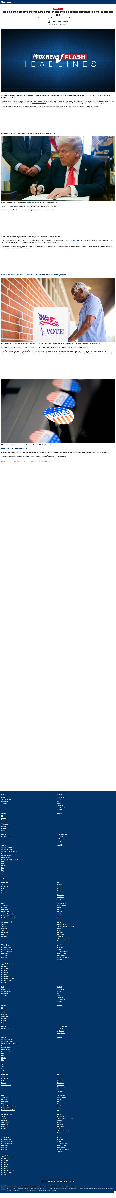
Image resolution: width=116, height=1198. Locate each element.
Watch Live (5, 945)
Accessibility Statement (59, 1186)
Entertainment (62, 834)
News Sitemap (69, 1186)
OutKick (59, 845)
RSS (64, 1181)
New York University (78, 240)
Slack (61, 1181)
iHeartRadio (73, 1181)
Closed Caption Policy (39, 1186)
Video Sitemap (77, 1186)
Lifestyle (4, 882)
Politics (59, 795)
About (59, 945)
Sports (3, 845)
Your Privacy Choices (28, 1186)
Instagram (49, 1181)
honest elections (15, 351)
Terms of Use (10, 1186)
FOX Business (61, 903)
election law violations (39, 103)
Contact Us (50, 1186)
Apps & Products (7, 964)
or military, (46, 347)
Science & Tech (6, 922)
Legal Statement (32, 1190)
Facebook (42, 1181)
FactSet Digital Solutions (22, 1190)
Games (59, 922)
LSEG (55, 1190)
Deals (3, 903)
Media (3, 834)
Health (59, 882)
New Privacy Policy (18, 1186)
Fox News (6, 2)
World (3, 813)
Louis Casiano (57, 21)
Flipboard (55, 1181)
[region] (58, 1196)
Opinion (59, 813)
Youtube (52, 1181)
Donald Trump (58, 8)
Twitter (45, 1181)
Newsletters (67, 1181)
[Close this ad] (115, 1192)
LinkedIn (58, 1181)
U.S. (2, 795)
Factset (107, 1188)
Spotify (70, 1181)
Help (46, 1186)
